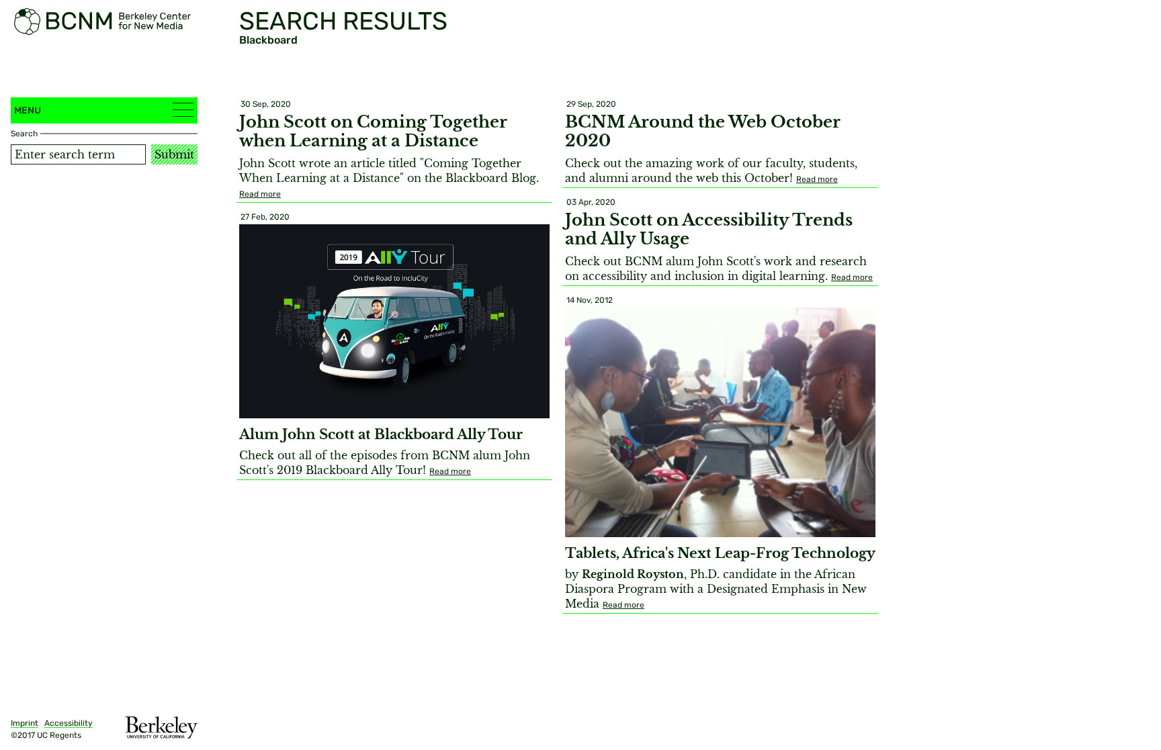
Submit (174, 154)
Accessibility (68, 723)
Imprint (24, 723)
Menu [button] (27, 110)
